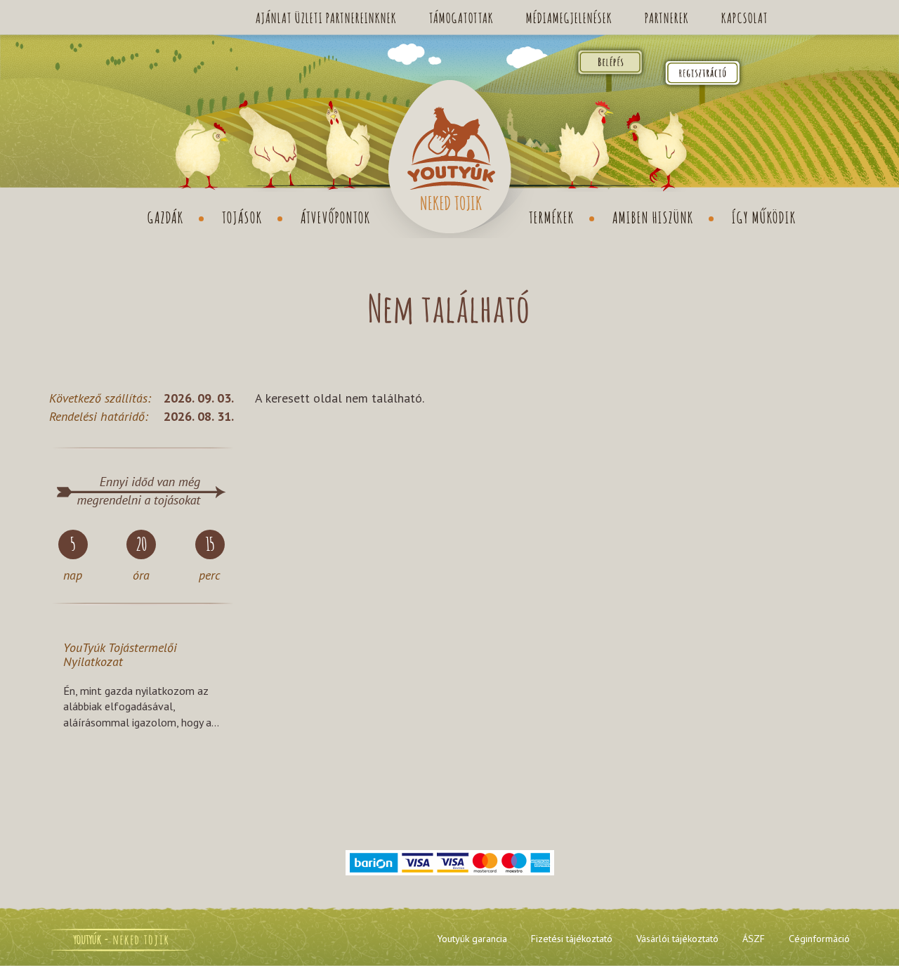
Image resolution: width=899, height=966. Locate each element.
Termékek (552, 216)
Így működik (764, 216)
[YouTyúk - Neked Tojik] (449, 157)
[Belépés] (844, 17)
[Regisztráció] (702, 72)
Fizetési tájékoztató (571, 938)
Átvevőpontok (336, 216)
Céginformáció (819, 938)
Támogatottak (461, 17)
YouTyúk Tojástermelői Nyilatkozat (120, 654)
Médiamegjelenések (569, 17)
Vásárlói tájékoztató (677, 938)
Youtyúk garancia (472, 938)
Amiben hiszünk (653, 216)
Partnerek (667, 17)
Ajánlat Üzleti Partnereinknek (326, 17)
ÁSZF (753, 938)
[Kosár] (803, 17)
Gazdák (165, 216)
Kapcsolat (744, 17)
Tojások (242, 216)
